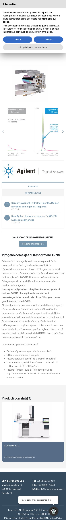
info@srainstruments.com (51, 489)
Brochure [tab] (33, 186)
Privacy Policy (10, 518)
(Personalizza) (38, 518)
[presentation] (3, 131)
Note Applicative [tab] (33, 193)
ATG (20, 510)
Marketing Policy (54, 518)
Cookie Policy (25, 518)
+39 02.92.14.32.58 (46, 481)
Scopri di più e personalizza (33, 47)
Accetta (48, 39)
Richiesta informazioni (32, 244)
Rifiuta (18, 39)
